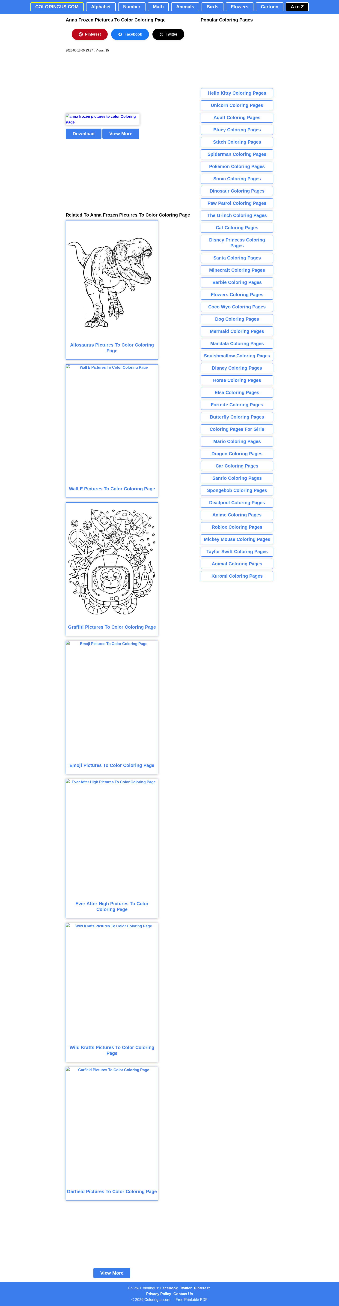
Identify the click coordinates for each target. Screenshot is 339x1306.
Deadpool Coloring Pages (237, 502)
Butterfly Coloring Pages (237, 416)
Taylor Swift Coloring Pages (237, 551)
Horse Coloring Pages (237, 380)
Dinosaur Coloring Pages (237, 190)
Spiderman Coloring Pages (237, 154)
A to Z (297, 6)
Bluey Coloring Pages (237, 129)
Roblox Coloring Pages (237, 527)
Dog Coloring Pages (237, 319)
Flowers (239, 6)
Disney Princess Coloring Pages (237, 242)
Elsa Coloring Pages (237, 392)
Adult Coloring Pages (237, 117)
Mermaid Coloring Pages (237, 331)
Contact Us (183, 1294)
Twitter (171, 34)
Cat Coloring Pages (237, 227)
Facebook (133, 34)
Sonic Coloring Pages (237, 178)
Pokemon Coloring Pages (237, 166)
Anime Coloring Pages (237, 514)
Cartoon (269, 6)
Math (158, 6)
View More (120, 133)
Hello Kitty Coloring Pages (237, 93)
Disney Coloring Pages (237, 368)
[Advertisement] (100, 83)
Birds (212, 6)
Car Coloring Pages (237, 465)
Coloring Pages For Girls (237, 429)
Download (84, 133)
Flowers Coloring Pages (237, 294)
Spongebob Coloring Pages (237, 490)
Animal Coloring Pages (237, 563)
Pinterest (93, 34)
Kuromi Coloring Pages (237, 576)
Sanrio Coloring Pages (237, 478)
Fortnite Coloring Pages (237, 404)
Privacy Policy (158, 1294)
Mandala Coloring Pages (237, 343)
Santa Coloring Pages (237, 257)
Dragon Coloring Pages (236, 453)
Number (131, 6)
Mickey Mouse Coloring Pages (237, 539)
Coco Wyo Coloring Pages (237, 306)
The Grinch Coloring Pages (237, 215)
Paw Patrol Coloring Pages (237, 203)
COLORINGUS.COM (57, 6)
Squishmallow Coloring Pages (237, 355)
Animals (185, 6)
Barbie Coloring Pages (237, 282)
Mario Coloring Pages (237, 441)
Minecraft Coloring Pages (237, 270)
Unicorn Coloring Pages (237, 105)
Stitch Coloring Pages (237, 142)
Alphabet (101, 6)
